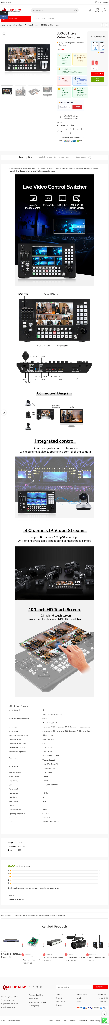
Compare (59, 1005)
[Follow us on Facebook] (33, 987)
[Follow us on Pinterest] (37, 987)
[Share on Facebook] (70, 129)
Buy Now (98, 79)
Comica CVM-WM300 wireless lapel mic (97, 957)
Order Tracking (60, 1001)
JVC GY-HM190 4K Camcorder (76, 957)
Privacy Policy (33, 998)
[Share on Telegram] (81, 129)
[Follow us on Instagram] (41, 987)
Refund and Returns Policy (37, 1002)
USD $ (5, 12)
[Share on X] (66, 129)
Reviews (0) (83, 157)
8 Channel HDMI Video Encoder (54, 957)
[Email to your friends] (70, 133)
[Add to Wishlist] (93, 63)
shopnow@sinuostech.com (9, 1003)
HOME (37, 19)
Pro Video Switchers (31, 25)
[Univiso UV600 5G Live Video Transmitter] (106, 25)
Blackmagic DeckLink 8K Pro (33, 959)
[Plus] (97, 67)
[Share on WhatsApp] (66, 133)
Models (90, 936)
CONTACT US (51, 19)
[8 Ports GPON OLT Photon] (11, 940)
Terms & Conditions (69, 1020)
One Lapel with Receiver (94, 945)
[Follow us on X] (29, 987)
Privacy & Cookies (54, 1020)
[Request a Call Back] (104, 1013)
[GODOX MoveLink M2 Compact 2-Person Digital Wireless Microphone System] (102, 25)
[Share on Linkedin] (78, 129)
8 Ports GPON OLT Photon (11, 954)
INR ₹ (5, 16)
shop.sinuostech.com (8, 1007)
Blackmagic (30, 957)
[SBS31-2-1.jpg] (27, 57)
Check (77, 107)
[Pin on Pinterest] (74, 129)
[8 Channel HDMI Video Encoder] (54, 942)
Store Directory (95, 1020)
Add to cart (98, 74)
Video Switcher (50, 915)
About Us (59, 994)
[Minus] (97, 69)
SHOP (43, 19)
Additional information (54, 157)
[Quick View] (22, 946)
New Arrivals (26, 915)
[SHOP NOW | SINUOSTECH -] (11, 10)
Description (25, 157)
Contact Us (59, 998)
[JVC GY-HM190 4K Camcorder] (76, 942)
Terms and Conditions (36, 995)
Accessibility (83, 1020)
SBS (62, 49)
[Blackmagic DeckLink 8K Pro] (33, 942)
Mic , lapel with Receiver (94, 950)
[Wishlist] (4, 34)
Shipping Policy (34, 1006)
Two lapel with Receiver (94, 940)
